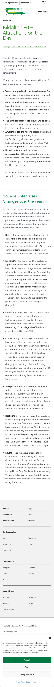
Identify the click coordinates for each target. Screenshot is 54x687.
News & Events (8, 544)
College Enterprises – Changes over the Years (24, 46)
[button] (50, 638)
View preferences (27, 674)
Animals (6, 508)
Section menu (8, 20)
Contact (30, 544)
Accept (27, 660)
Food (30, 514)
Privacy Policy (20, 682)
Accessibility (7, 603)
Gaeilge (31, 603)
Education (31, 520)
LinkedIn (31, 573)
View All (5, 580)
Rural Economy (8, 520)
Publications (32, 538)
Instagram (6, 567)
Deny (27, 667)
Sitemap (6, 597)
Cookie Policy (7, 550)
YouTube (6, 573)
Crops (30, 508)
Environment (7, 514)
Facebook (31, 567)
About (5, 538)
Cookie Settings (8, 609)
